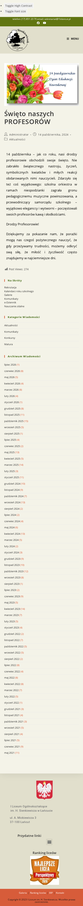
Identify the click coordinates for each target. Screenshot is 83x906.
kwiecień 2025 (12, 458)
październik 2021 (13, 721)
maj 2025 (9, 452)
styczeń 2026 (11, 402)
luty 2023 (9, 621)
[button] (49, 842)
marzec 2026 (11, 389)
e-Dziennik (10, 302)
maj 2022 (9, 677)
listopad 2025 (11, 414)
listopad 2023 (11, 565)
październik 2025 (13, 421)
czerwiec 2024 (12, 521)
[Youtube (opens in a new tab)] (44, 23)
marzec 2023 (11, 615)
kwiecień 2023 (12, 609)
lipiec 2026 (10, 364)
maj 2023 (9, 602)
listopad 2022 (11, 640)
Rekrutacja (10, 287)
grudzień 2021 (12, 709)
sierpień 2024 (11, 508)
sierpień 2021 (11, 734)
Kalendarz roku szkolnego (19, 291)
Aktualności (17, 139)
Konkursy (9, 338)
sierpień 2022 (11, 659)
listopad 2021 (11, 715)
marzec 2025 (11, 464)
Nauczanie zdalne (14, 306)
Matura (8, 344)
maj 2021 (9, 752)
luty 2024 (9, 546)
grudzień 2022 (12, 634)
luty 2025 (9, 471)
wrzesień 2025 (12, 427)
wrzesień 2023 (12, 577)
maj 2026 (9, 377)
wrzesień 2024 (12, 502)
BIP (51, 892)
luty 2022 (9, 696)
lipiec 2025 (10, 439)
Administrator (19, 134)
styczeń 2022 (11, 702)
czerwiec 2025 (12, 446)
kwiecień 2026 (12, 383)
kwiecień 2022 (12, 684)
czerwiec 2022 (12, 671)
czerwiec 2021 (12, 746)
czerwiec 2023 (12, 596)
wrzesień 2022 (12, 652)
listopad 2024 (11, 490)
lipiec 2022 (10, 665)
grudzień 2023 (12, 558)
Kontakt (60, 892)
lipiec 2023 (10, 590)
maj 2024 (9, 527)
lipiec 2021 (10, 740)
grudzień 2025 (12, 408)
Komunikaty (11, 298)
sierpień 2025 (11, 433)
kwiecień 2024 (12, 533)
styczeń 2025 (11, 477)
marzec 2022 (11, 690)
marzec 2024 (11, 540)
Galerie (8, 295)
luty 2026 (9, 396)
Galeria (23, 892)
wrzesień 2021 (12, 727)
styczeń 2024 (11, 552)
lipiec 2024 (10, 515)
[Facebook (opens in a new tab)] (40, 23)
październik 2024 (13, 496)
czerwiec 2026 (12, 371)
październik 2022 (13, 646)
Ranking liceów (38, 892)
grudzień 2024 (12, 483)
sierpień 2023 (11, 584)
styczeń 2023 (11, 627)
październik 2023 (13, 571)
